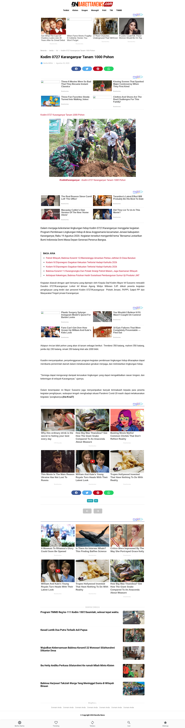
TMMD (119, 10)
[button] (76, 69)
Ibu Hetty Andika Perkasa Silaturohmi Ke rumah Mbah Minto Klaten (77, 665)
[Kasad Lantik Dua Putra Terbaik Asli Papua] (134, 635)
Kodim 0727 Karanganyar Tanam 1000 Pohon (62, 115)
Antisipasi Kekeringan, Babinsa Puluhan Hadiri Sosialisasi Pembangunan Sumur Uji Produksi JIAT (92, 275)
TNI (111, 10)
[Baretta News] (92, 4)
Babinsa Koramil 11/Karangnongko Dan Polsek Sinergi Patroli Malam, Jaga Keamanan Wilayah (91, 271)
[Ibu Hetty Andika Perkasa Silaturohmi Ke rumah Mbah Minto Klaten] (134, 671)
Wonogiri (95, 10)
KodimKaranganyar (70, 180)
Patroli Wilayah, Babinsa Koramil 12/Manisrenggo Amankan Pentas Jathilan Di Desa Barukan (91, 258)
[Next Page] (98, 511)
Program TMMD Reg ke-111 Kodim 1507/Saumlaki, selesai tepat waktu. (79, 612)
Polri (104, 10)
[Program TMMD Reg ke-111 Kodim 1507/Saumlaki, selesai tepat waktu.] (134, 617)
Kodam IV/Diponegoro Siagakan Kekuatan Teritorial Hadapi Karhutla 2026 (81, 262)
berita (90, 501)
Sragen (85, 10)
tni (96, 501)
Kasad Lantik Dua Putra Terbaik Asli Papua (63, 629)
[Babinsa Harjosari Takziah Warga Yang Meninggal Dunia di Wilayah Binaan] (134, 688)
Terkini (66, 10)
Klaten (75, 10)
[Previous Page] (87, 511)
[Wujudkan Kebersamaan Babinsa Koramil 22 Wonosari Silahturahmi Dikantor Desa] (134, 653)
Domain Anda (56, 707)
